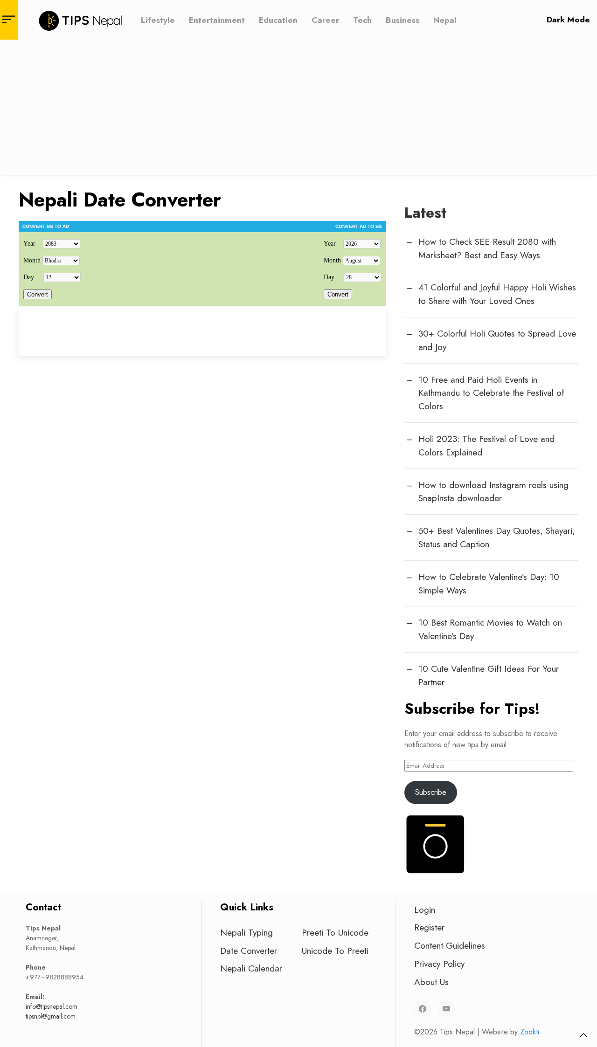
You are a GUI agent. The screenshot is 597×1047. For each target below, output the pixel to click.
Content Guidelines (449, 945)
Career (325, 20)
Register (429, 927)
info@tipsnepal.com (51, 1006)
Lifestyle (158, 20)
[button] (583, 1035)
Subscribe (430, 792)
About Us (431, 981)
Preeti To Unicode (335, 932)
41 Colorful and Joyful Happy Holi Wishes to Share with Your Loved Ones (497, 294)
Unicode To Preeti (335, 950)
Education (278, 20)
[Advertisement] (298, 109)
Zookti (529, 1031)
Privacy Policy (439, 963)
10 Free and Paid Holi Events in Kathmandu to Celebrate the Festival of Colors (491, 393)
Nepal (445, 20)
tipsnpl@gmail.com (51, 1016)
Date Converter (248, 950)
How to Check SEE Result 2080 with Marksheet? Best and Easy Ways (487, 248)
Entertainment (217, 20)
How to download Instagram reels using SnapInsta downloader (493, 491)
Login (424, 909)
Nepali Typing (246, 932)
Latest (425, 212)
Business (402, 20)
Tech (362, 20)
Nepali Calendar (251, 968)
